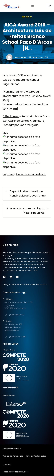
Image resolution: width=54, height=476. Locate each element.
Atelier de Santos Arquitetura (26, 121)
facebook (27, 16)
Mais (5, 133)
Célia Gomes (11, 116)
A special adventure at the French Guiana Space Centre (28, 193)
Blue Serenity (15, 448)
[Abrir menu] (32, 5)
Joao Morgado (29, 125)
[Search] (48, 6)
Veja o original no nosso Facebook (24, 174)
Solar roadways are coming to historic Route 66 (25, 211)
